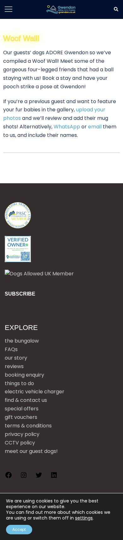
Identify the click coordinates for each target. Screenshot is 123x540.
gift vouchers (21, 417)
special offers (21, 408)
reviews (14, 366)
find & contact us (26, 400)
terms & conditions (28, 425)
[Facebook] (8, 477)
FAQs (11, 349)
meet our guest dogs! (31, 451)
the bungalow (22, 340)
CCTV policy (20, 442)
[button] (115, 9)
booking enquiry (24, 375)
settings (84, 518)
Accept (19, 529)
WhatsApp (67, 126)
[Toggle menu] (8, 11)
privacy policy (22, 434)
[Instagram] (23, 477)
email (95, 126)
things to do (19, 383)
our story (16, 357)
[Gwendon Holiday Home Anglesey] (61, 9)
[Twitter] (39, 477)
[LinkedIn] (54, 477)
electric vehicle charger (34, 391)
